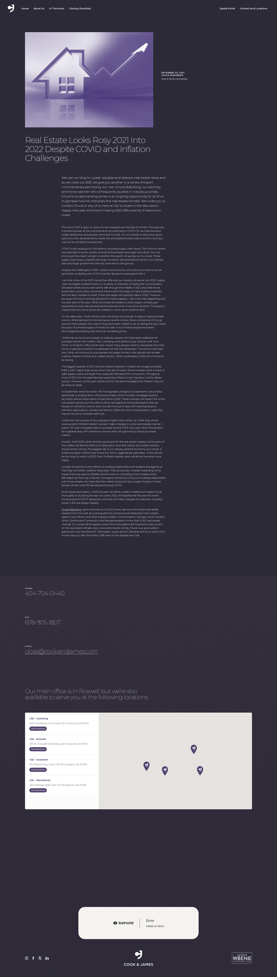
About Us (39, 8)
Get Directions (38, 728)
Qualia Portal (227, 8)
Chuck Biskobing (71, 509)
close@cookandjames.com (61, 651)
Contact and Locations (253, 8)
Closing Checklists (80, 8)
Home (25, 8)
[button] (194, 749)
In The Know (56, 8)
